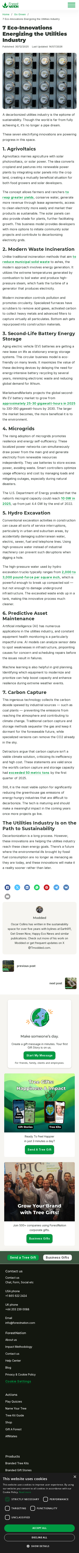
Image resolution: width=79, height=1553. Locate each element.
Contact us (12, 1353)
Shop (8, 1422)
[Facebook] (7, 887)
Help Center (13, 1360)
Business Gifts (57, 1257)
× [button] (74, 1476)
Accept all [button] (39, 1528)
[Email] (7, 896)
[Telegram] (56, 887)
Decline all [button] (39, 1537)
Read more (25, 1492)
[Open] (71, 5)
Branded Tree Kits (17, 1463)
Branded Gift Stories (18, 1470)
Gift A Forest (13, 1429)
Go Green (20, 14)
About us (11, 1339)
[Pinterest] (46, 887)
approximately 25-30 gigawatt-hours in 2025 (38, 403)
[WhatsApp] (37, 887)
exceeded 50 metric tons (29, 773)
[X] (17, 887)
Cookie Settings (18, 1381)
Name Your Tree (15, 1408)
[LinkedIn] (27, 887)
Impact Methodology (18, 1346)
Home (5, 14)
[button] (39, 1546)
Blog (8, 1367)
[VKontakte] (66, 887)
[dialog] (39, 1513)
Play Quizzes (13, 1401)
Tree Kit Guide (14, 1415)
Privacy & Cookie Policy (20, 1374)
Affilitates (11, 1436)
